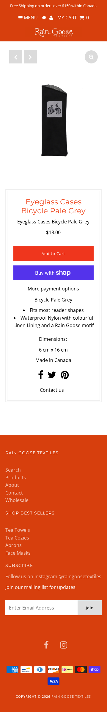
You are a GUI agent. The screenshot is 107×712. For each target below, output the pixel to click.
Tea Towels (17, 530)
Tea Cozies (17, 537)
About (12, 485)
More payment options (53, 288)
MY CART (73, 17)
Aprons (13, 545)
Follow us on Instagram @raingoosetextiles (53, 576)
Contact (14, 492)
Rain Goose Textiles (71, 696)
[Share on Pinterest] (65, 376)
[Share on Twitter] (52, 376)
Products (15, 477)
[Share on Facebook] (40, 376)
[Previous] (15, 56)
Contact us (52, 390)
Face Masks (18, 553)
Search (13, 470)
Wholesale (17, 500)
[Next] (30, 56)
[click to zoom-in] (91, 56)
